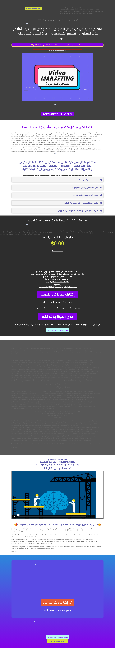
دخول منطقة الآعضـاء (33, 8)
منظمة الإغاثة (21, 324)
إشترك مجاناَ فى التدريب (58, 294)
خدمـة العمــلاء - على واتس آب (57, 330)
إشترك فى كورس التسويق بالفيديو (57, 113)
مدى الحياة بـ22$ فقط (57, 317)
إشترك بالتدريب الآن (55, 602)
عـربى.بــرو (93, 324)
